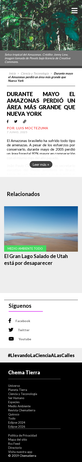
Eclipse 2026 (16, 426)
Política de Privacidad (22, 435)
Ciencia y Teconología (35, 73)
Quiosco (13, 414)
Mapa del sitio (17, 439)
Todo (11, 418)
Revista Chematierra (21, 410)
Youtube (24, 339)
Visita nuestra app (20, 452)
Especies (14, 402)
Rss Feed (14, 443)
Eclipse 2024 (16, 422)
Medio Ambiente (19, 406)
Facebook (22, 321)
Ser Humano (16, 398)
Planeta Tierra (17, 390)
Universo (14, 385)
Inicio (12, 73)
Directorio (15, 448)
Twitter (24, 330)
